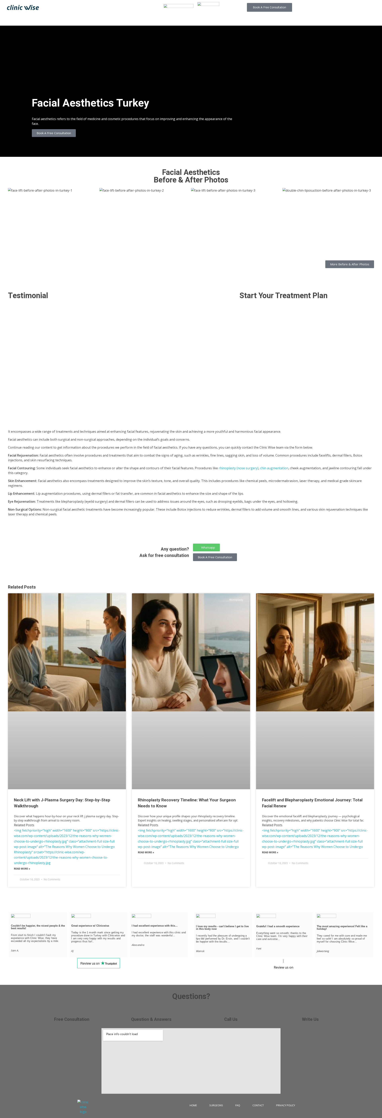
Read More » (22, 868)
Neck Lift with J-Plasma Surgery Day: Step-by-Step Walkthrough (62, 803)
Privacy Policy (285, 1105)
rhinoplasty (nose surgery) (238, 468)
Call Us (231, 1019)
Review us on (283, 967)
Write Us (310, 1019)
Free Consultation (71, 1019)
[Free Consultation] (72, 1011)
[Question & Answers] (151, 1011)
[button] (54, 133)
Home (193, 1105)
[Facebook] (341, 7)
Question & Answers (151, 1019)
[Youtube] (350, 7)
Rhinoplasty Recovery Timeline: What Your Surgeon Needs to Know (187, 803)
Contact (254, 20)
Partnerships (228, 20)
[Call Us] (231, 1011)
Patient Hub (198, 20)
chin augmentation (274, 468)
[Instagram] (332, 7)
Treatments (170, 20)
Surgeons (216, 1105)
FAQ (237, 1105)
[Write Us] (310, 1011)
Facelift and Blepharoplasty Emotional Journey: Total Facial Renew (312, 803)
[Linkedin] (359, 7)
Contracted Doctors (136, 20)
